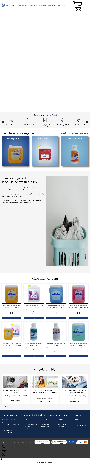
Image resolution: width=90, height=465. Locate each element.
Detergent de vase (33, 5)
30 (4, 406)
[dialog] (45, 461)
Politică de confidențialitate (31, 424)
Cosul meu (43, 421)
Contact (58, 5)
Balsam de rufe (42, 5)
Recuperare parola (62, 424)
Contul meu (60, 419)
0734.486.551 (7, 428)
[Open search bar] (62, 5)
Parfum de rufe (51, 5)
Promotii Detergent (10, 5)
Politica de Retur (28, 426)
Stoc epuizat (12, 318)
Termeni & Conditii (29, 421)
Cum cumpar (44, 419)
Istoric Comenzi (61, 426)
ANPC (26, 428)
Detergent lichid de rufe (22, 5)
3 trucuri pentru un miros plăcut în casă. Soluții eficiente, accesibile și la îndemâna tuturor (45, 392)
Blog (26, 419)
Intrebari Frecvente (78, 421)
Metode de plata (45, 424)
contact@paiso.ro (8, 430)
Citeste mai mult (16, 400)
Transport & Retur (45, 426)
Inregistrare (60, 421)
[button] (3, 122)
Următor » (7, 406)
